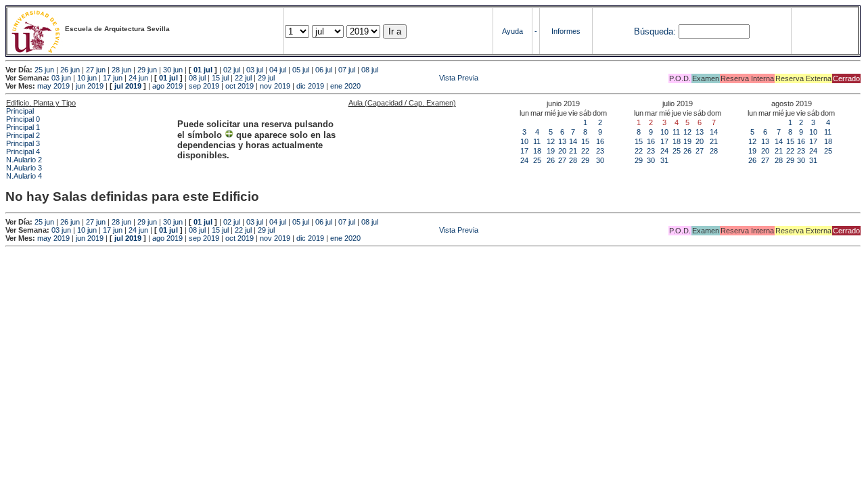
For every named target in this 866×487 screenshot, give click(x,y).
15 (585, 141)
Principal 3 (23, 143)
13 (562, 141)
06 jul (323, 70)
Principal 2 (23, 135)
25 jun (44, 70)
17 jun (112, 78)
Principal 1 (23, 127)
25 (537, 160)
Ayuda (512, 31)
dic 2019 (310, 86)
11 (537, 141)
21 (573, 151)
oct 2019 (239, 86)
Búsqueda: (655, 31)
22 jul (243, 78)
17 (524, 151)
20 (562, 151)
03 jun (61, 78)
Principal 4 (23, 151)
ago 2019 (167, 86)
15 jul (220, 78)
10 (524, 141)
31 (664, 160)
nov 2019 (275, 86)
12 (551, 141)
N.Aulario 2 (24, 160)
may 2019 (53, 86)
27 (562, 160)
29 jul (266, 78)
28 (573, 160)
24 (524, 160)
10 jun (87, 78)
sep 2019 (204, 86)
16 (600, 141)
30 (600, 160)
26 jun (70, 70)
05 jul (300, 70)
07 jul (346, 70)
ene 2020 (345, 86)
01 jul (202, 70)
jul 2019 (127, 86)
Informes (565, 31)
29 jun (147, 70)
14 (573, 141)
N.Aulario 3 (24, 168)
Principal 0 (23, 119)
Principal (20, 111)
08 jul (369, 70)
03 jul (254, 70)
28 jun (121, 70)
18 (537, 151)
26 (551, 160)
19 (551, 151)
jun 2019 (90, 86)
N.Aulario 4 (24, 176)
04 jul (277, 70)
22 (585, 151)
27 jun (96, 70)
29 (585, 160)
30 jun (173, 70)
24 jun (138, 78)
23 (600, 151)
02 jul (231, 70)
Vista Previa (377, 78)
